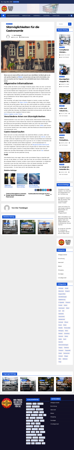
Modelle (61, 327)
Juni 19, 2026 (64, 142)
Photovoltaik (67, 327)
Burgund (67, 291)
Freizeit (60, 305)
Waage (66, 356)
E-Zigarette (61, 302)
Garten (65, 305)
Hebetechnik (62, 319)
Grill (63, 310)
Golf (60, 310)
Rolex (66, 330)
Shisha (66, 336)
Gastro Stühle (23, 102)
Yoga (60, 361)
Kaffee (41, 125)
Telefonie (66, 347)
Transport (61, 350)
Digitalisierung (62, 299)
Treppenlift (67, 350)
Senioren (61, 336)
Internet (43, 136)
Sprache (61, 342)
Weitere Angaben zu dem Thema (13, 114)
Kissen (60, 325)
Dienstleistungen (62, 296)
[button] (69, 15)
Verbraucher (66, 353)
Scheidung (66, 333)
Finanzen (68, 302)
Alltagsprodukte (13, 15)
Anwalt (66, 288)
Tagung (60, 347)
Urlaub (60, 353)
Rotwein (60, 333)
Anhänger (61, 288)
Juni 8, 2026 (64, 172)
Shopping (46, 15)
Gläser (67, 308)
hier (42, 150)
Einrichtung (26, 15)
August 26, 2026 (65, 54)
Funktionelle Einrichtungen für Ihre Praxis (39, 194)
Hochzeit (61, 322)
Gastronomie (41, 144)
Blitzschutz (61, 291)
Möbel (47, 223)
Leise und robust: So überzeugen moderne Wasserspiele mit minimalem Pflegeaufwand (64, 210)
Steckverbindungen (63, 344)
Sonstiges (56, 15)
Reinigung (61, 330)
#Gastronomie (25, 37)
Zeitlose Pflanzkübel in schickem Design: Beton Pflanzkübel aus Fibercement (16, 195)
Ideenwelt (37, 15)
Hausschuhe (61, 316)
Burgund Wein (62, 294)
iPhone (66, 322)
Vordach (61, 356)
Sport (64, 339)
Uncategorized (62, 277)
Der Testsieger (17, 35)
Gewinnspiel (61, 308)
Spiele (60, 339)
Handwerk (61, 313)
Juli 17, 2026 (64, 113)
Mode (64, 325)
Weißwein (65, 359)
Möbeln (20, 77)
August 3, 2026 (65, 84)
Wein (60, 359)
